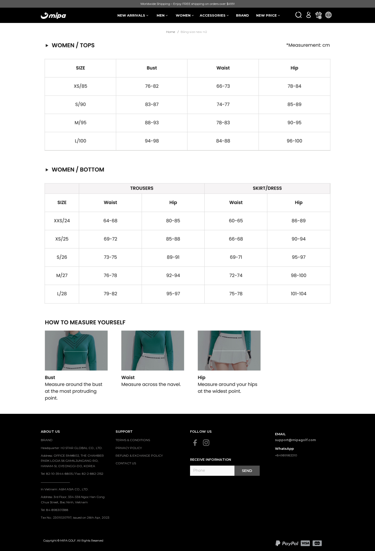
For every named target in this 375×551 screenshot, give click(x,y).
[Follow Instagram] (206, 443)
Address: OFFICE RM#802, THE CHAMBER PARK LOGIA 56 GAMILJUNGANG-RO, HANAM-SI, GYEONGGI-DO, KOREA (72, 461)
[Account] (308, 14)
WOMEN (184, 15)
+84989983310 (286, 455)
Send (247, 470)
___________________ (55, 481)
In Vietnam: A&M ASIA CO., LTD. (65, 489)
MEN (161, 15)
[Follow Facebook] (195, 443)
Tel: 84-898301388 (54, 510)
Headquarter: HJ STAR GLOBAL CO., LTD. (72, 448)
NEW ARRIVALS (131, 15)
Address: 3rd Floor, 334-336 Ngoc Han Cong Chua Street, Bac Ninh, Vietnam (73, 499)
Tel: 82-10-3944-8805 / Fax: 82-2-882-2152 (72, 474)
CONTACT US (126, 463)
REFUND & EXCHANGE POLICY (139, 455)
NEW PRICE (267, 15)
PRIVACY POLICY (129, 448)
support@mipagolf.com (295, 440)
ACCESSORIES (213, 15)
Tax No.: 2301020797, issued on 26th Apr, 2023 (75, 517)
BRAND (242, 15)
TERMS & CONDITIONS (133, 440)
